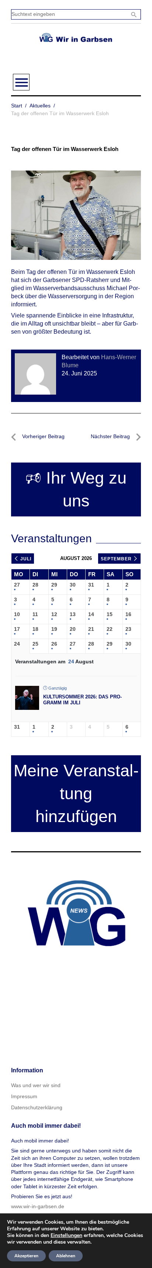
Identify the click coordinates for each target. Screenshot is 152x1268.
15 (110, 614)
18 (35, 629)
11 (35, 614)
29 (54, 585)
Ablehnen (65, 1256)
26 (54, 644)
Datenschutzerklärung (36, 1107)
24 (17, 644)
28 (35, 585)
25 (35, 644)
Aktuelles (40, 106)
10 (17, 614)
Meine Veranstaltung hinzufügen (76, 793)
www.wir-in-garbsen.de (37, 1206)
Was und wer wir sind (36, 1085)
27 (17, 585)
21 (91, 629)
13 (73, 614)
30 (73, 585)
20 (73, 629)
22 (110, 629)
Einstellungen (66, 1235)
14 (91, 614)
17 (17, 629)
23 (128, 629)
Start (16, 106)
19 (54, 629)
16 (128, 614)
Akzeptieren (26, 1256)
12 (54, 614)
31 (91, 585)
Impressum (24, 1096)
